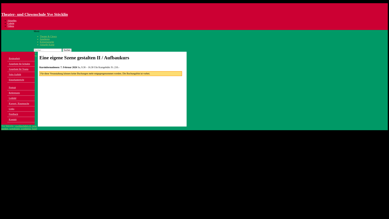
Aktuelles (11, 20)
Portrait (12, 87)
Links (11, 109)
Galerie (10, 23)
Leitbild (12, 98)
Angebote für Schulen (19, 64)
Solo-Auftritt (15, 74)
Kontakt (13, 119)
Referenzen (14, 93)
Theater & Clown (48, 36)
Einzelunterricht (16, 79)
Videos (10, 26)
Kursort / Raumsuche (19, 103)
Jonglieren (45, 39)
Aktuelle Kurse (47, 44)
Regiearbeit (14, 58)
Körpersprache (47, 42)
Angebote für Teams (18, 69)
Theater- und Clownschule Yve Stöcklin (34, 14)
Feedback (13, 114)
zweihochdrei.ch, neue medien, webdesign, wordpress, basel (19, 127)
